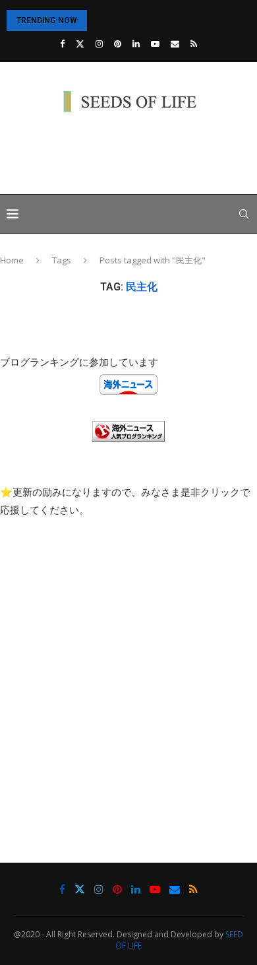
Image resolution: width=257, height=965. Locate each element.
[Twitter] (80, 44)
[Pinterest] (117, 44)
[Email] (175, 44)
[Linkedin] (136, 44)
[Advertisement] (132, 155)
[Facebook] (62, 44)
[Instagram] (99, 44)
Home (12, 260)
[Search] (243, 214)
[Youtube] (155, 44)
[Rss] (193, 44)
